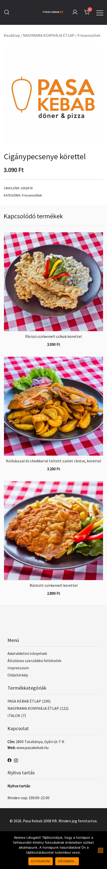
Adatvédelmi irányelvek (27, 653)
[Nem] (100, 850)
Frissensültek (88, 35)
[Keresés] (7, 12)
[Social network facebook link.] (9, 759)
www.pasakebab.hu (32, 747)
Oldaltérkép (17, 674)
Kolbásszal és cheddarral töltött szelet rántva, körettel (53, 460)
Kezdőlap (12, 35)
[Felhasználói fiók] (75, 12)
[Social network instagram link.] (16, 759)
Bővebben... (67, 861)
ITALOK (13, 715)
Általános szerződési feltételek (34, 660)
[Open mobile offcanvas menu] (99, 12)
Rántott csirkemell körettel (54, 585)
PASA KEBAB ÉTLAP (24, 701)
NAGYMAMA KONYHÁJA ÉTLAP (48, 35)
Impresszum (18, 667)
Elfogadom (40, 861)
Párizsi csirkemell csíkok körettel (53, 336)
